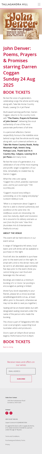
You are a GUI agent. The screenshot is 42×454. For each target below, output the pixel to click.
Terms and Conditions (12, 436)
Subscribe (21, 379)
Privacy (7, 444)
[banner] (15, 4)
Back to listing (8, 347)
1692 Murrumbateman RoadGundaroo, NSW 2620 (16, 401)
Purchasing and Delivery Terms (15, 440)
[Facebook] (6, 413)
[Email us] (10, 413)
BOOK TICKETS (16, 92)
